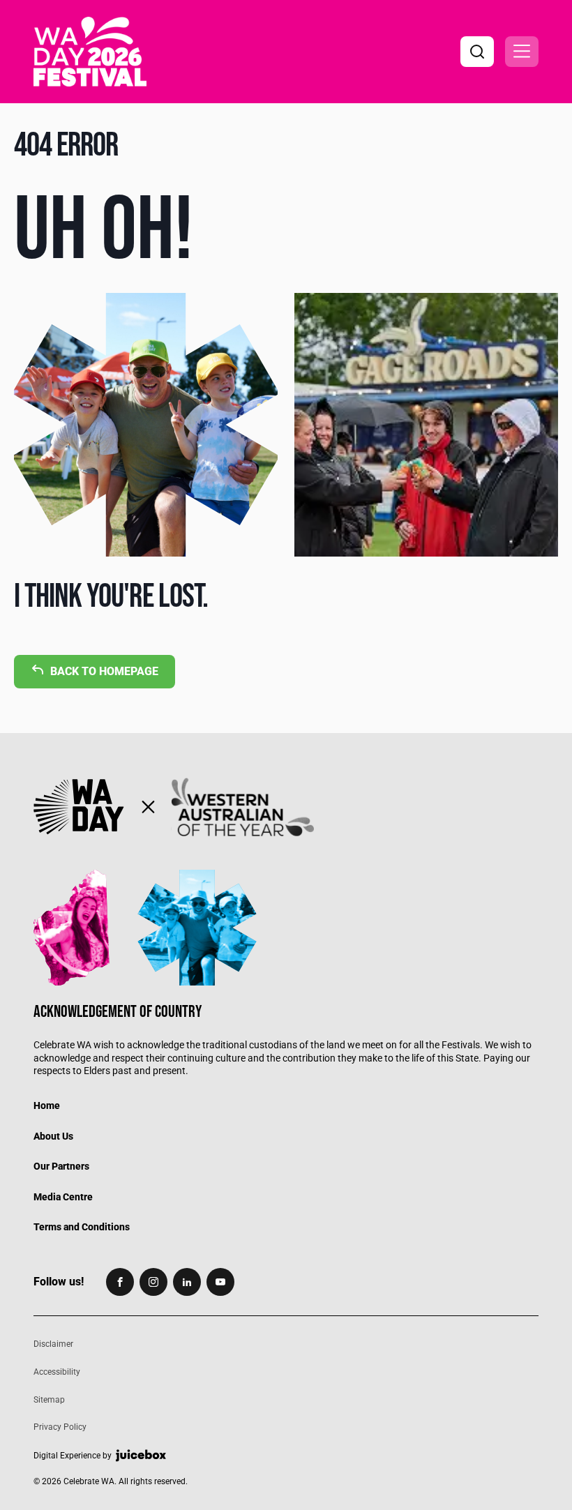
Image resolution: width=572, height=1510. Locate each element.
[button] (522, 51)
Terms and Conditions (81, 1226)
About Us (53, 1136)
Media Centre (63, 1196)
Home (46, 1105)
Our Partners (61, 1166)
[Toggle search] (477, 51)
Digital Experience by (72, 1455)
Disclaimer (53, 1344)
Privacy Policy (59, 1427)
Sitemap (49, 1400)
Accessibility (56, 1372)
